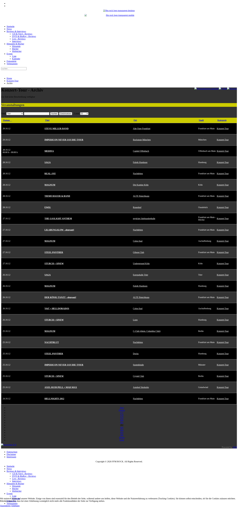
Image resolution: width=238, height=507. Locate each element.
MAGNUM (49, 185)
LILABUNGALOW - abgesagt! (59, 230)
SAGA (47, 162)
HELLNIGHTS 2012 (54, 398)
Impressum (11, 457)
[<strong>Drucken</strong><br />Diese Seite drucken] (232, 88)
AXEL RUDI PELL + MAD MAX (60, 387)
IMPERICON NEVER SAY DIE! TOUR (63, 140)
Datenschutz (12, 452)
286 (121, 435)
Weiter (122, 437)
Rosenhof (137, 207)
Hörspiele (16, 46)
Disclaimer (11, 454)
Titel (47, 120)
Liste (14, 56)
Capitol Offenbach (141, 151)
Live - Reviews (18, 39)
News (9, 29)
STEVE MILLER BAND (56, 128)
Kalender (16, 59)
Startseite (10, 26)
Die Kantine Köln (140, 185)
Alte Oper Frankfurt (141, 128)
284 (121, 430)
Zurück (122, 410)
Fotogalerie (11, 61)
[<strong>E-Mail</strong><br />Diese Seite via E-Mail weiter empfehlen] (223, 88)
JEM (235, 447)
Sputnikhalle (138, 365)
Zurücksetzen (65, 114)
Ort (135, 120)
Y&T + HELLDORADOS (56, 308)
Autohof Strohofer (141, 387)
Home (9, 78)
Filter (3, 113)
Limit (76, 113)
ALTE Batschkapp (141, 196)
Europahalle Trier (140, 275)
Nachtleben (138, 173)
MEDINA (49, 151)
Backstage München (142, 140)
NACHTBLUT (51, 342)
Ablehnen (15, 506)
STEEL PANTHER (53, 252)
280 (121, 420)
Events (10, 54)
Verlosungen (12, 64)
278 (121, 415)
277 (121, 413)
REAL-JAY (50, 173)
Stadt (201, 120)
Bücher (15, 49)
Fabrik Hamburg (140, 162)
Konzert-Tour (12, 81)
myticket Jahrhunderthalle (144, 218)
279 (121, 417)
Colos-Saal (137, 241)
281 (121, 422)
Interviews (16, 41)
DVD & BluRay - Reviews (24, 36)
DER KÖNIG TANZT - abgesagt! (60, 297)
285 (121, 432)
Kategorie (222, 120)
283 (121, 427)
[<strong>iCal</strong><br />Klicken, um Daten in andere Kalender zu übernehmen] (8, 445)
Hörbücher (16, 51)
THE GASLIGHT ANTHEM (58, 218)
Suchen (54, 114)
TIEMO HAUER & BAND (57, 196)
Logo (135, 320)
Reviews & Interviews (16, 31)
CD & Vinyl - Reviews (22, 34)
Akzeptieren (5, 506)
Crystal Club (138, 376)
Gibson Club (138, 252)
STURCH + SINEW (54, 263)
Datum (6, 120)
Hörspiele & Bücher (15, 44)
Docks (136, 353)
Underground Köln (141, 263)
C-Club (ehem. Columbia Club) (146, 331)
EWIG (47, 207)
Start (122, 408)
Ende (122, 440)
